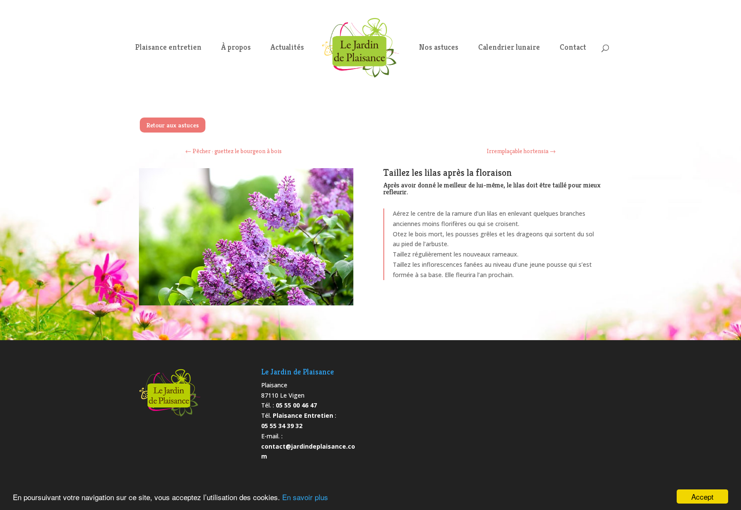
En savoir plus (305, 497)
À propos (236, 48)
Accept (702, 496)
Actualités (287, 48)
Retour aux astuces (172, 125)
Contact (573, 48)
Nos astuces (438, 48)
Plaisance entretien (168, 48)
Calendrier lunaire (509, 48)
